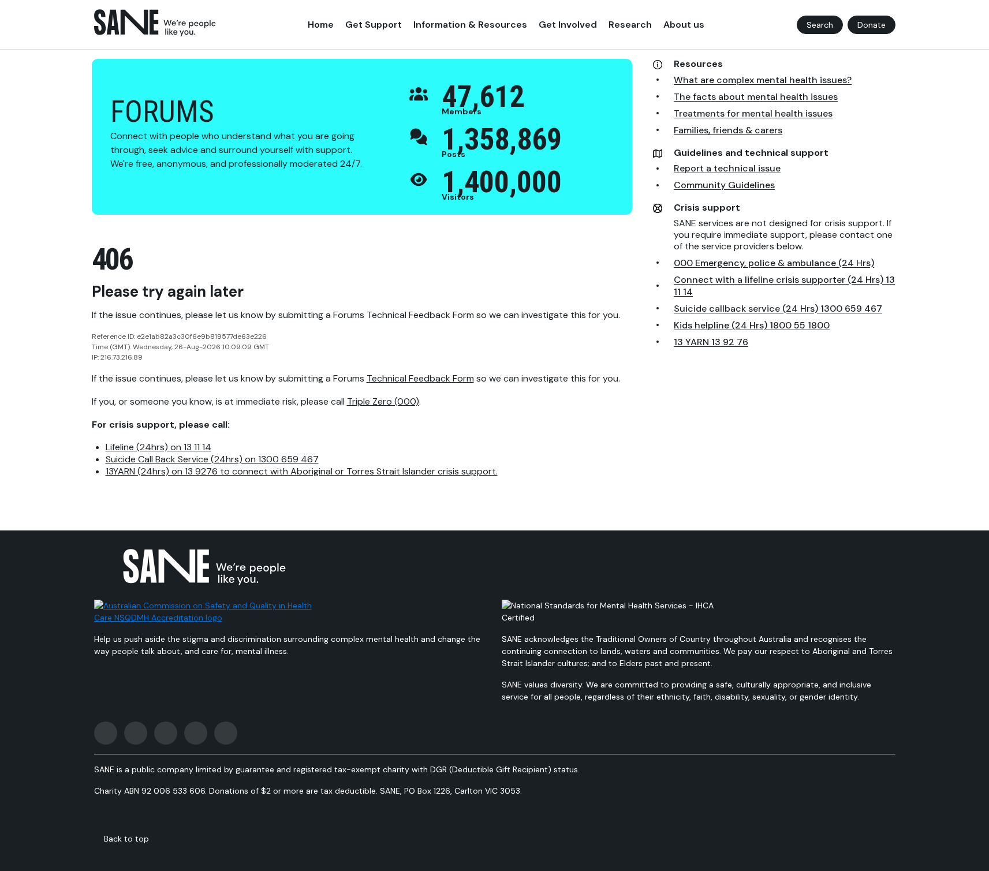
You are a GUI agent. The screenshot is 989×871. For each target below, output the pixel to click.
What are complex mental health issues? (763, 80)
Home (321, 24)
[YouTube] (195, 733)
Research (630, 24)
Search (820, 25)
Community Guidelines (724, 185)
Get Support (373, 24)
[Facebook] (105, 733)
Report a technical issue (727, 168)
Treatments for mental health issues (753, 113)
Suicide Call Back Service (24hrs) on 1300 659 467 (212, 459)
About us (683, 24)
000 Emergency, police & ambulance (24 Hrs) (774, 263)
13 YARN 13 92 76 (711, 342)
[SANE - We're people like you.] (155, 23)
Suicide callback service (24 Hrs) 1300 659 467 (778, 308)
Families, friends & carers (728, 130)
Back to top (126, 838)
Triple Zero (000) (383, 401)
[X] (165, 733)
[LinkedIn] (225, 733)
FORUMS (162, 111)
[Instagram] (135, 733)
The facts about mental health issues (756, 97)
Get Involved (568, 24)
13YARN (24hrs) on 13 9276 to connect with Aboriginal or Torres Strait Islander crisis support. (302, 471)
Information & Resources (470, 24)
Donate (871, 25)
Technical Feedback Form (420, 378)
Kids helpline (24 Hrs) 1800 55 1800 (752, 325)
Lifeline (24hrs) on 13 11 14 (158, 447)
